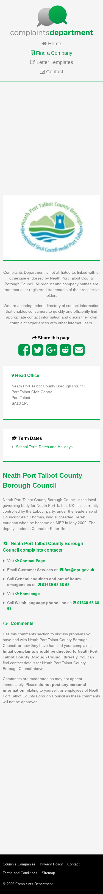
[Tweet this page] (37, 350)
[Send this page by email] (79, 350)
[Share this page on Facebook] (24, 350)
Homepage (29, 593)
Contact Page (32, 560)
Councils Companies (19, 864)
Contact (54, 71)
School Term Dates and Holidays (44, 447)
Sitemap (48, 873)
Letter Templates (54, 62)
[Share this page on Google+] (51, 350)
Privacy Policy (51, 864)
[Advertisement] (51, 137)
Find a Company (53, 53)
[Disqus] (51, 777)
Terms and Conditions (20, 873)
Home (54, 43)
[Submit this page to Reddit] (65, 350)
